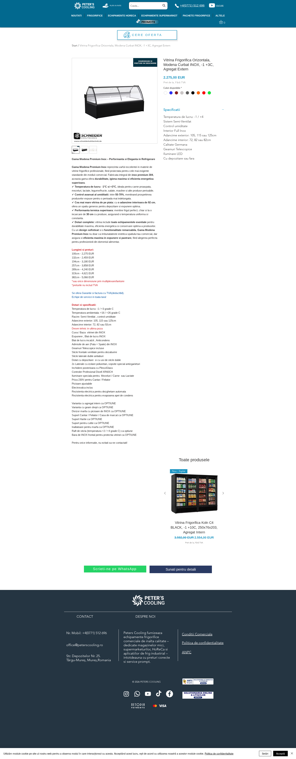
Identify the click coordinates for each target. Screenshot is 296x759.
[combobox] (148, 5)
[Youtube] (211, 5)
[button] (223, 22)
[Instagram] (126, 693)
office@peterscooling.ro (84, 645)
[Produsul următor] (223, 493)
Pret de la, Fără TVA (174, 82)
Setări (265, 753)
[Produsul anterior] (165, 493)
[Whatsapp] (137, 693)
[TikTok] (158, 693)
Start (74, 45)
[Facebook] (169, 693)
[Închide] (292, 753)
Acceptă (280, 753)
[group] (194, 506)
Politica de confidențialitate (219, 753)
